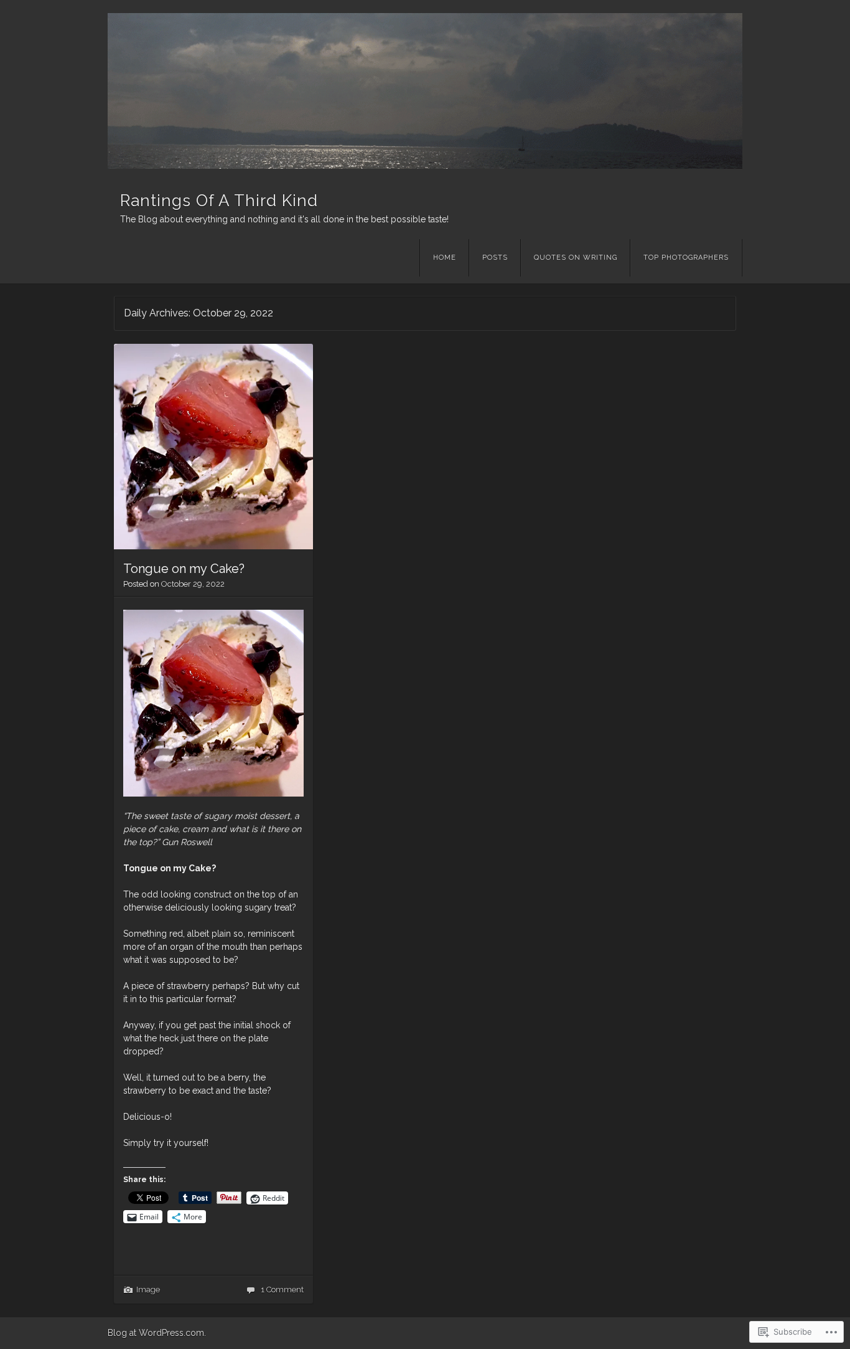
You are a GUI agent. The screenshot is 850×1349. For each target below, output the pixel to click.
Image (148, 1289)
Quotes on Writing (575, 257)
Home (444, 257)
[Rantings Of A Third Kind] (425, 91)
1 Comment (282, 1289)
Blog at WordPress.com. (157, 1333)
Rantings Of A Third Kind (219, 200)
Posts (495, 257)
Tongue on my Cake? (184, 568)
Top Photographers (686, 257)
